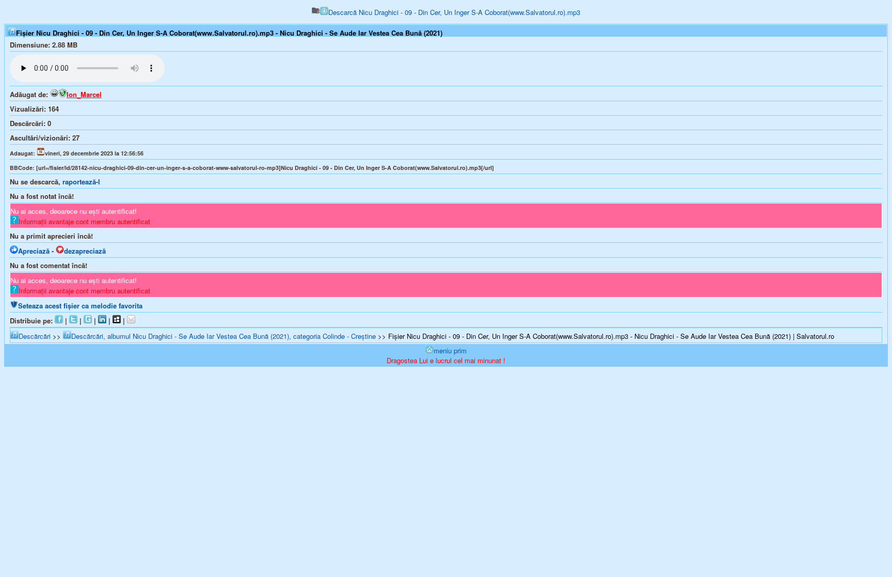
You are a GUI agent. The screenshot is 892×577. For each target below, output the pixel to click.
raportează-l (81, 181)
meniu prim (450, 350)
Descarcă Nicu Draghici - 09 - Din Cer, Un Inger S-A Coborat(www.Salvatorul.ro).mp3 (454, 12)
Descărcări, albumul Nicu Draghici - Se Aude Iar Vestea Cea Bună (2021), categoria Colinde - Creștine (223, 336)
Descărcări (35, 336)
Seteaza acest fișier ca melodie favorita (80, 305)
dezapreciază (85, 251)
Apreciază (34, 251)
